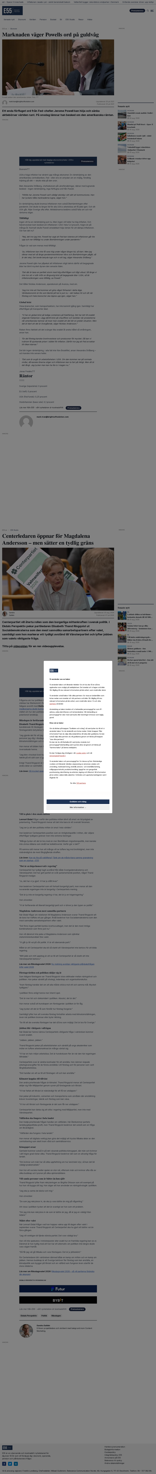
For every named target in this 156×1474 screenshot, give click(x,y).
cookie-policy (81, 753)
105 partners (81, 783)
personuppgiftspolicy (57, 756)
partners (53, 704)
